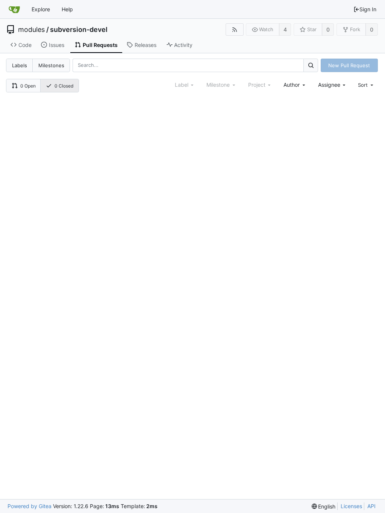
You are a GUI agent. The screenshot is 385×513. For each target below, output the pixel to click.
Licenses (351, 506)
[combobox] (295, 84)
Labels (19, 65)
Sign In (367, 9)
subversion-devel (79, 29)
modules (31, 29)
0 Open (28, 86)
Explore (41, 9)
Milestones (51, 65)
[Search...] (310, 65)
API (371, 506)
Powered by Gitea (30, 506)
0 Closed (64, 86)
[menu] (366, 85)
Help (67, 9)
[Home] (14, 9)
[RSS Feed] (234, 29)
